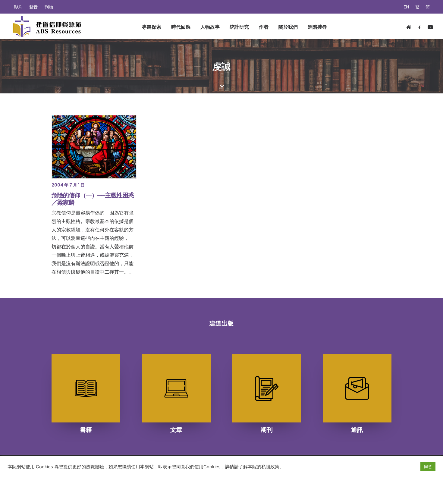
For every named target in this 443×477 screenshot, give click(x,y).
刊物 (49, 6)
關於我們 (288, 27)
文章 (176, 429)
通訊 (357, 429)
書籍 (86, 429)
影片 (18, 6)
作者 (264, 27)
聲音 (33, 6)
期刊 (267, 429)
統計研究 (239, 27)
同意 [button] (428, 466)
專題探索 (151, 27)
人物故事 (210, 27)
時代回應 (180, 27)
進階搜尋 (317, 27)
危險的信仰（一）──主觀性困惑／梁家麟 (93, 199)
